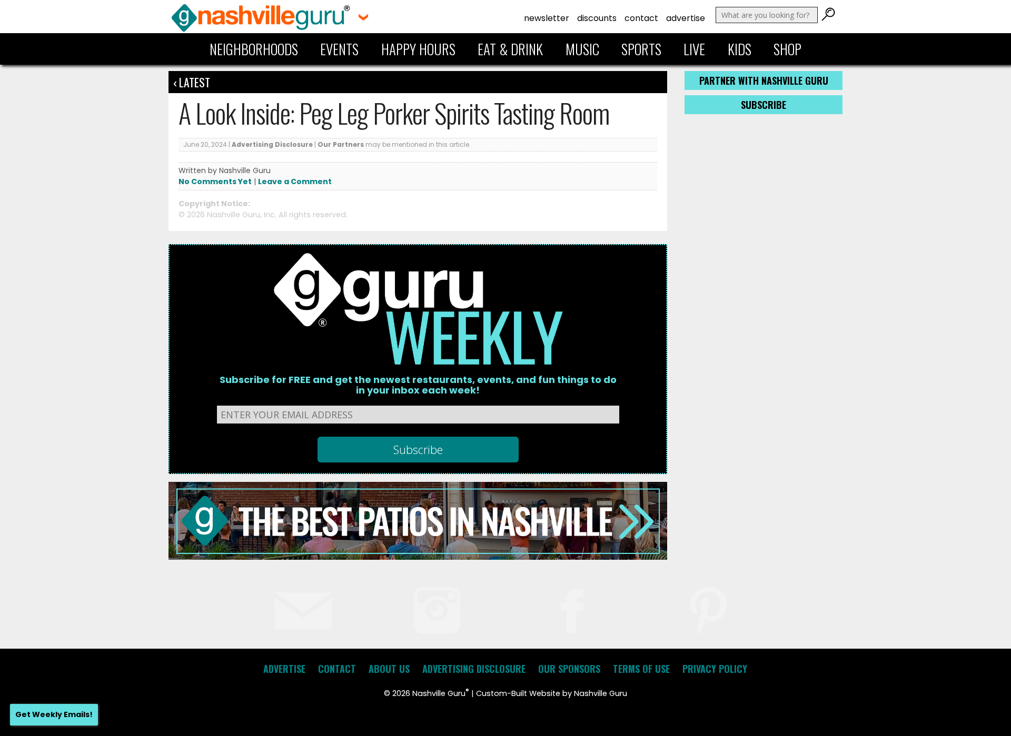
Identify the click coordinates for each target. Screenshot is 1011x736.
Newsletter (546, 18)
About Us (389, 668)
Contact (641, 18)
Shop (787, 48)
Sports (641, 48)
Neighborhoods (254, 48)
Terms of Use (641, 668)
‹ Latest (191, 82)
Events (339, 48)
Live (694, 48)
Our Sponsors (569, 668)
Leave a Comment (295, 181)
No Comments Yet (215, 181)
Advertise (685, 18)
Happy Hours (418, 48)
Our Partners (341, 144)
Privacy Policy (714, 668)
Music (582, 48)
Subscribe (763, 105)
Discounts (597, 18)
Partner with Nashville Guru (763, 80)
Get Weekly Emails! (54, 714)
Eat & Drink (510, 48)
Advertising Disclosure (272, 144)
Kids (739, 48)
